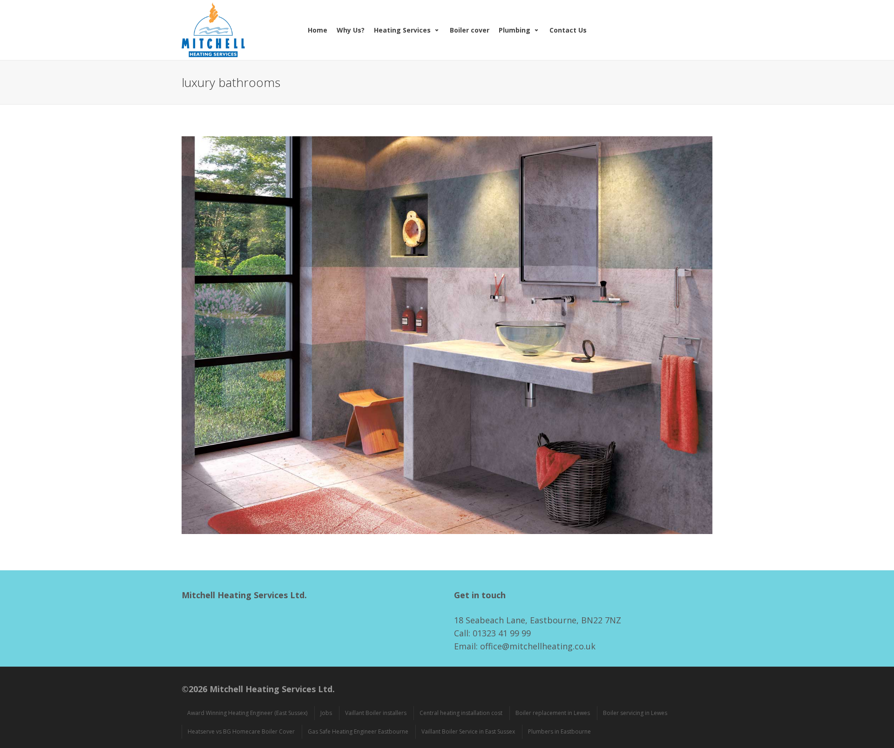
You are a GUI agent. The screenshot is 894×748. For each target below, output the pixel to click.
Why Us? (351, 30)
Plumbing (514, 30)
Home (317, 30)
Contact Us (568, 30)
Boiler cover (469, 30)
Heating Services (402, 30)
